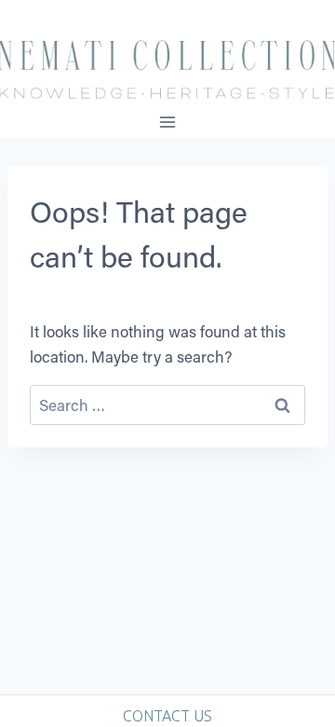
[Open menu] (168, 121)
